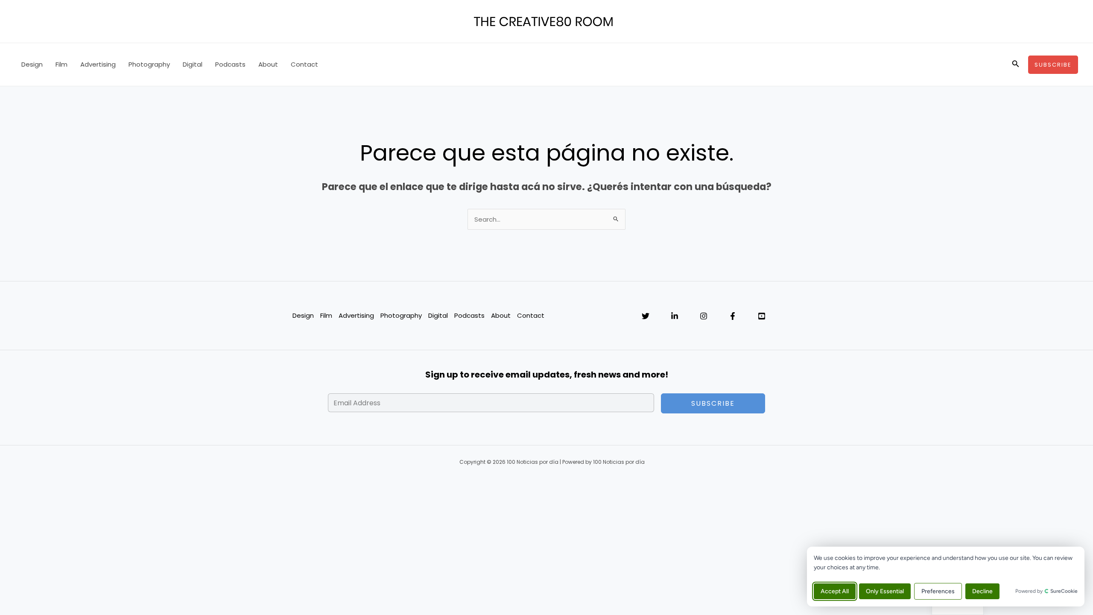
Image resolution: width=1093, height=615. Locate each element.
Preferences (938, 591)
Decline (982, 591)
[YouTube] (762, 316)
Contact (304, 64)
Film (61, 64)
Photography (149, 64)
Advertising (98, 64)
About (268, 64)
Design (32, 64)
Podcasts (230, 64)
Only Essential (885, 591)
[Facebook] (732, 316)
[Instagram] (703, 316)
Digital (192, 64)
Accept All (835, 591)
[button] (1016, 64)
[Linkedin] (674, 316)
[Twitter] (645, 316)
